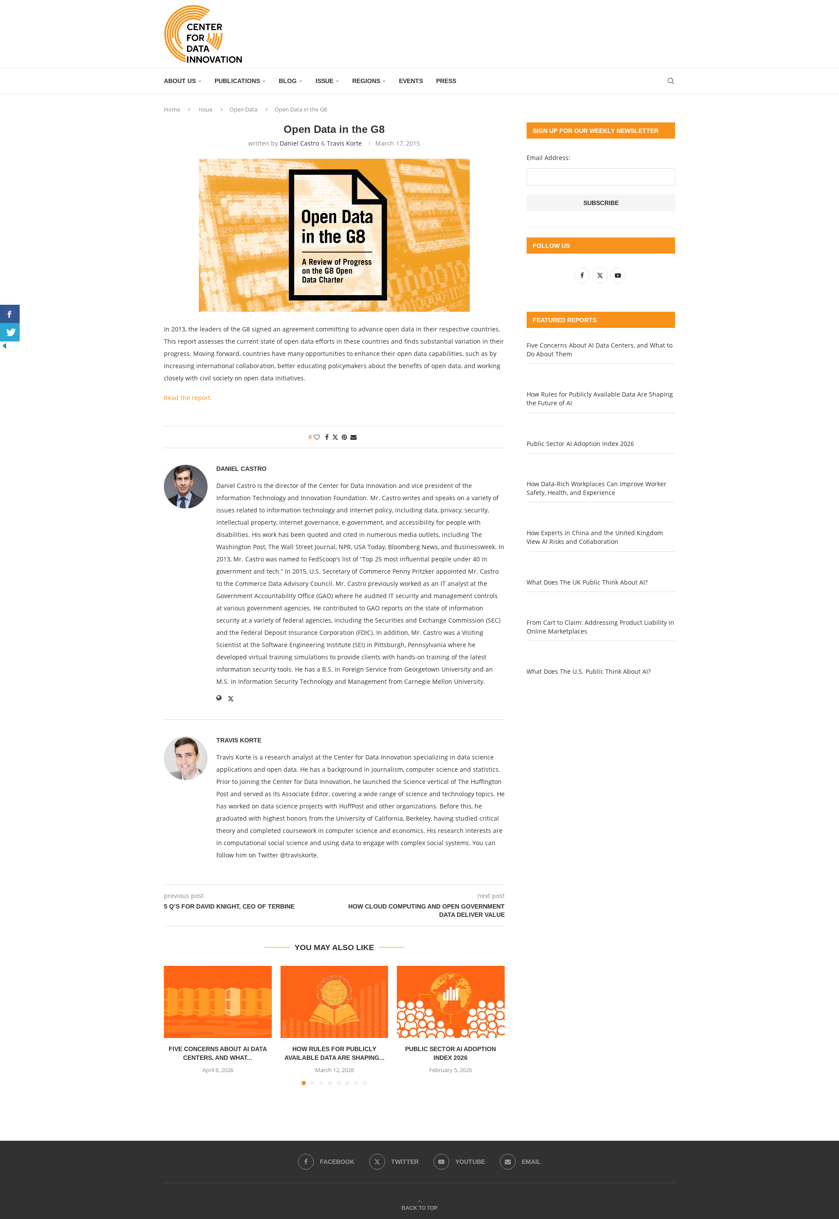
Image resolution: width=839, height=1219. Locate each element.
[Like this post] (317, 437)
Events (411, 80)
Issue (324, 80)
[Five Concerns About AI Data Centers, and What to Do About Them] (218, 1002)
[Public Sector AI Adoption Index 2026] (451, 1002)
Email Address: (548, 157)
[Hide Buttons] (4, 345)
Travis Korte (344, 143)
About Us (180, 80)
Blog (288, 80)
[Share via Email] (353, 437)
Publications (237, 80)
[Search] (670, 81)
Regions (366, 80)
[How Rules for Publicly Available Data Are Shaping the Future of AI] (334, 1002)
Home (172, 109)
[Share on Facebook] (327, 437)
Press (446, 80)
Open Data (243, 109)
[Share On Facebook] (10, 314)
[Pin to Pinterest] (344, 437)
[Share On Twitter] (10, 332)
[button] (175, 1025)
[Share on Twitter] (335, 437)
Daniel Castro (299, 143)
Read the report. (188, 398)
